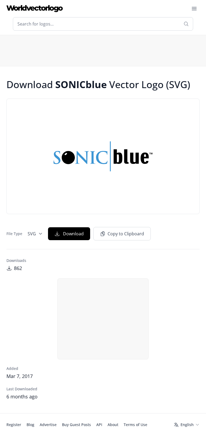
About (113, 424)
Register (13, 424)
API (99, 424)
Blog (30, 424)
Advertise (48, 424)
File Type (14, 233)
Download (73, 234)
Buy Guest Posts (76, 424)
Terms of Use (135, 424)
